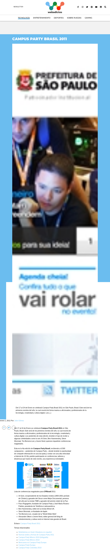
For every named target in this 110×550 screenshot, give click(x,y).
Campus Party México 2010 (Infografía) (33, 537)
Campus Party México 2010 (29, 540)
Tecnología (24, 18)
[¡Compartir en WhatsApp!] (14, 428)
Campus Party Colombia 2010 (29, 548)
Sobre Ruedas (74, 18)
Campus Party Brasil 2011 (39, 39)
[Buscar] (105, 7)
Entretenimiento (41, 18)
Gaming (88, 18)
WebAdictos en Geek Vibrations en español (35, 532)
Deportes (59, 18)
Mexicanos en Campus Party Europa (32, 542)
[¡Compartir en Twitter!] (9, 428)
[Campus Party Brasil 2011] (55, 222)
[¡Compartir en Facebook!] (4, 428)
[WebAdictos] (55, 7)
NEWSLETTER (18, 7)
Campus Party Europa (26, 545)
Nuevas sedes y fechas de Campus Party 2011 (36, 535)
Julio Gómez (19, 421)
